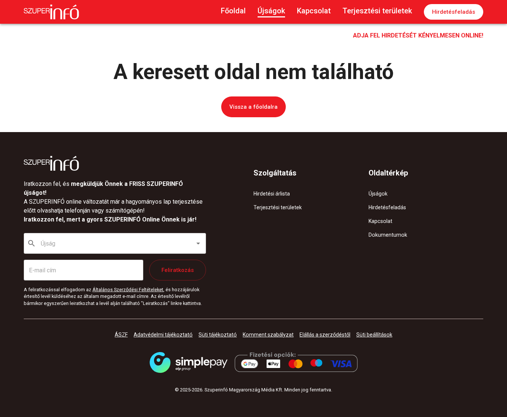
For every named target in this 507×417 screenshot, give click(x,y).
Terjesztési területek (377, 10)
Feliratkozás (177, 270)
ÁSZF (121, 335)
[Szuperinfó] (51, 11)
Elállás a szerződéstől (325, 335)
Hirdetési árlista (272, 194)
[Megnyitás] (198, 243)
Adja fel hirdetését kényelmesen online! (418, 35)
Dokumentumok (388, 235)
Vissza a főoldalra (253, 107)
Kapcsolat (314, 10)
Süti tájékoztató (218, 335)
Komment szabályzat (268, 335)
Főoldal (233, 10)
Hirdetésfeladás (453, 12)
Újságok (271, 10)
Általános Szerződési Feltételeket (127, 289)
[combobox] (115, 243)
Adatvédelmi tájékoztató (163, 335)
